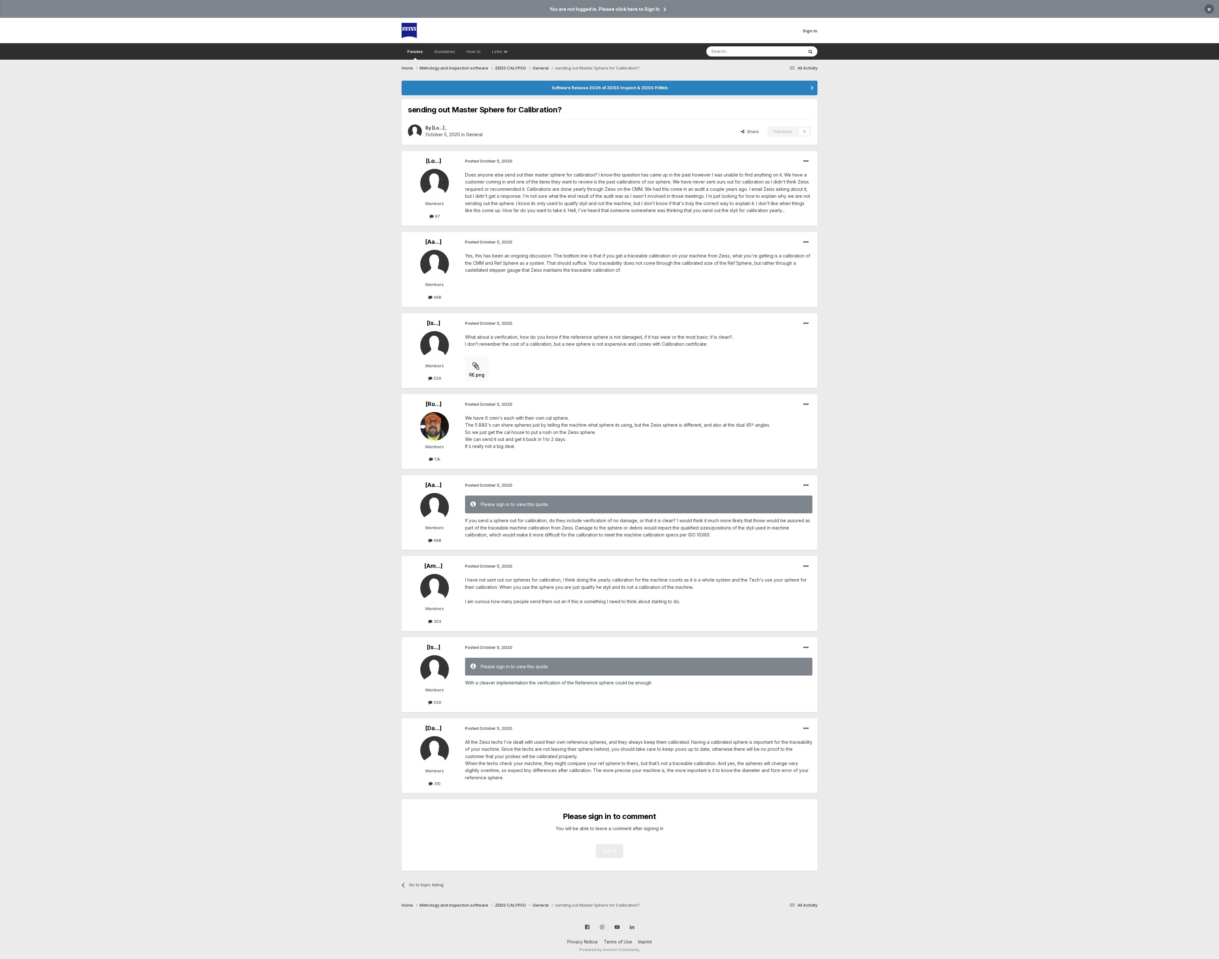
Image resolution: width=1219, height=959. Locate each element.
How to (474, 51)
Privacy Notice (582, 941)
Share (751, 131)
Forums (415, 51)
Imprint (645, 941)
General (474, 134)
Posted (488, 160)
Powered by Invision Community (609, 949)
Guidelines (444, 51)
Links (497, 51)
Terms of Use (618, 941)
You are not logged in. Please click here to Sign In (605, 9)
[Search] (810, 51)
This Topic (785, 51)
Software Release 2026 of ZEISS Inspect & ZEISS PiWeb (610, 87)
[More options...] (806, 161)
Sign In (810, 30)
